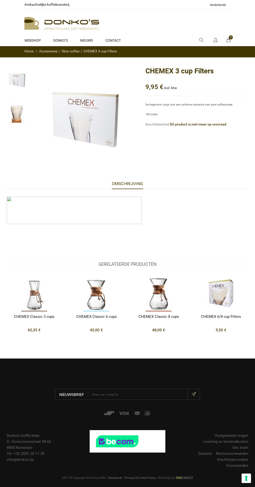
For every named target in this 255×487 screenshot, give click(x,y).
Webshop (32, 40)
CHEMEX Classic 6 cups (96, 316)
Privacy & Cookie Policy (140, 478)
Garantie (205, 453)
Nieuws (86, 40)
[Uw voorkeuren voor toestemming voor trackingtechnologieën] (246, 478)
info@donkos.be (20, 459)
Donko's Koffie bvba (23, 435)
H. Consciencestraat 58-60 (29, 441)
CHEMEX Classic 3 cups (34, 316)
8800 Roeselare (19, 447)
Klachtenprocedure (232, 459)
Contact (113, 40)
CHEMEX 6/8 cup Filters (221, 316)
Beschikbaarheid (157, 124)
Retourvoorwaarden (232, 453)
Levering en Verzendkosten (225, 441)
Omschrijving (127, 183)
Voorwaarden (237, 465)
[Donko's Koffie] (61, 23)
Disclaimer (115, 478)
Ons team (240, 447)
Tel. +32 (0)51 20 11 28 (25, 453)
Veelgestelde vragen (231, 435)
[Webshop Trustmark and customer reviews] (127, 441)
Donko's (60, 40)
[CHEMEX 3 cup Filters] (17, 79)
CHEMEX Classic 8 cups (158, 316)
